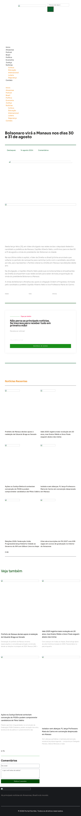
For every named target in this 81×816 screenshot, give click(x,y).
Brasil (8, 55)
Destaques (11, 150)
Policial (9, 52)
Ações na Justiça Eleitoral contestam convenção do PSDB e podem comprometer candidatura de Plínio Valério (22, 489)
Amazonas (10, 50)
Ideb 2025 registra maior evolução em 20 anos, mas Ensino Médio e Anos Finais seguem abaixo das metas (57, 434)
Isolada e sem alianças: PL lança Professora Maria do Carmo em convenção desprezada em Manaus (58, 489)
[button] (37, 85)
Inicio (8, 47)
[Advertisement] (40, 30)
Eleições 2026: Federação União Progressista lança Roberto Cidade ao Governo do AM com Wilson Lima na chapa (22, 543)
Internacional (13, 73)
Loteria (11, 75)
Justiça (9, 62)
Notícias (9, 65)
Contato (9, 80)
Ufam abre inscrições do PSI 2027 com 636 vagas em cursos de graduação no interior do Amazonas (57, 543)
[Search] (50, 9)
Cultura (11, 68)
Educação (12, 70)
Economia (10, 60)
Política (9, 57)
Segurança (12, 78)
